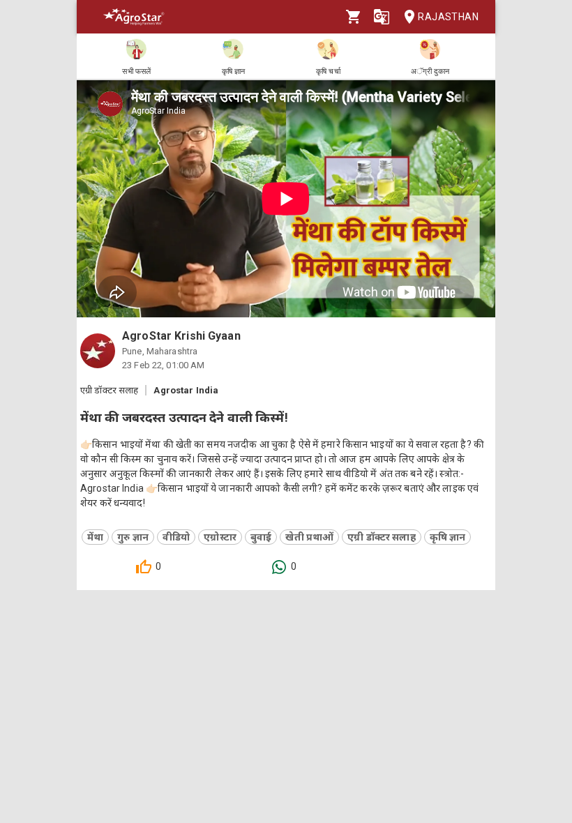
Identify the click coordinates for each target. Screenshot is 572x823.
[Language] (382, 17)
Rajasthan (448, 16)
